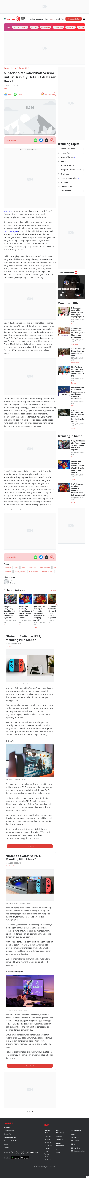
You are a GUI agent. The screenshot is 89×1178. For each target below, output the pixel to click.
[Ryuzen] (6, 581)
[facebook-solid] (41, 140)
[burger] (84, 19)
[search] (62, 19)
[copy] (52, 140)
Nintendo (8, 211)
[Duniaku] (14, 18)
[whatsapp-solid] (35, 140)
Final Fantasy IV (11, 231)
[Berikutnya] (56, 604)
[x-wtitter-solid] (46, 140)
